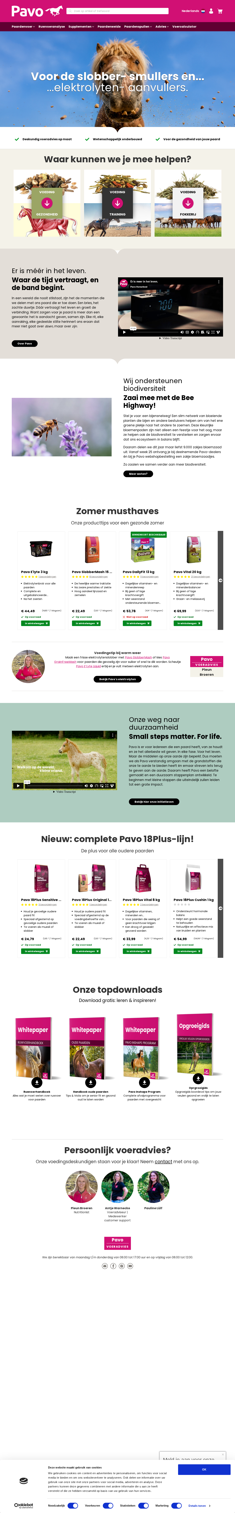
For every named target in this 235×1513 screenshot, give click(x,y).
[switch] (108, 1506)
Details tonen (197, 1505)
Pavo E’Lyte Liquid (88, 666)
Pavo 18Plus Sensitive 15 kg (41, 899)
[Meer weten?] (62, 427)
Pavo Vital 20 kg (187, 572)
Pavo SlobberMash (138, 657)
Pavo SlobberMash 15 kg (92, 572)
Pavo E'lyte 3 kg (34, 572)
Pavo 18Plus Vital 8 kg (141, 899)
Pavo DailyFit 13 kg (138, 572)
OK (204, 1469)
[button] (211, 11)
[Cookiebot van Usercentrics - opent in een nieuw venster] (24, 1506)
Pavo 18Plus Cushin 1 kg (194, 899)
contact (163, 1162)
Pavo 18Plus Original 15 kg (92, 899)
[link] (220, 11)
